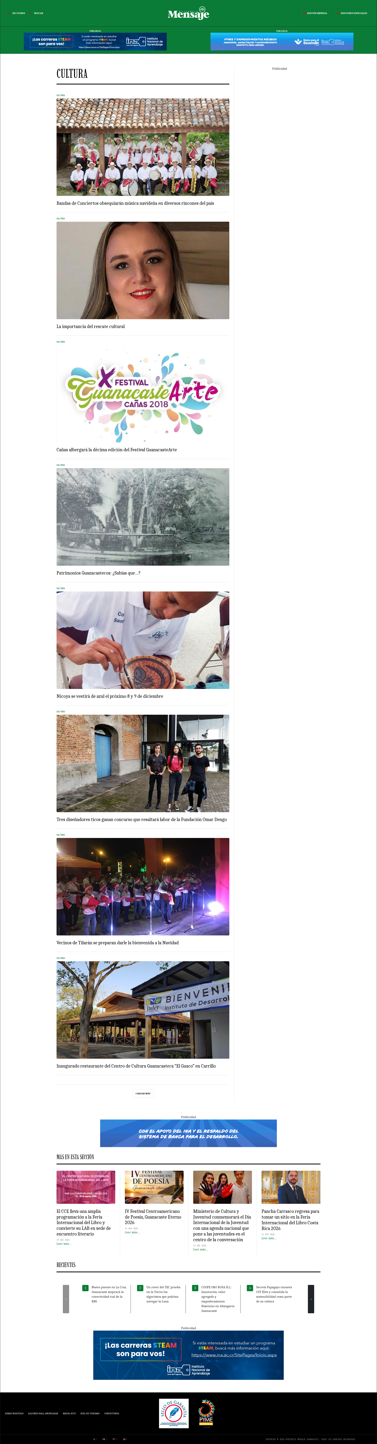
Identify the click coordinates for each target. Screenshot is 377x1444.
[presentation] (66, 1299)
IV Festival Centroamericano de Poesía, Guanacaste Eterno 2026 (153, 1217)
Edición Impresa (317, 13)
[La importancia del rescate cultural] (143, 270)
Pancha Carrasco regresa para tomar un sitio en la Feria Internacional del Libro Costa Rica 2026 (290, 1220)
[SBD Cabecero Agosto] (281, 41)
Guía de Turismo (90, 1413)
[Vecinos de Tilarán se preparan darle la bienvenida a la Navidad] (143, 886)
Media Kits (69, 1413)
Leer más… (64, 1244)
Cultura (61, 95)
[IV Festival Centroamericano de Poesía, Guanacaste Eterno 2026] (154, 1187)
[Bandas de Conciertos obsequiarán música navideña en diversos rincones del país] (143, 147)
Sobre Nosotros (14, 1413)
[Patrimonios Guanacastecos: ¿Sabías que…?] (143, 517)
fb (103, 1439)
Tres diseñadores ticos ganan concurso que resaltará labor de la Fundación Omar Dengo (142, 819)
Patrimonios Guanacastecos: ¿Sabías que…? (99, 573)
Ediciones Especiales (354, 13)
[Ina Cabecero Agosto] (95, 41)
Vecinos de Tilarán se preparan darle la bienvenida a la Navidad (118, 942)
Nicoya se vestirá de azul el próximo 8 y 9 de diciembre (110, 696)
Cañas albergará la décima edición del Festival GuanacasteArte (117, 449)
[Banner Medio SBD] (188, 1133)
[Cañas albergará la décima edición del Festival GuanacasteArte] (143, 393)
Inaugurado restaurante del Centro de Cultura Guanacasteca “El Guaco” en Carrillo (136, 1066)
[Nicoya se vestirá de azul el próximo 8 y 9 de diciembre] (143, 640)
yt (114, 1439)
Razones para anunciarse (43, 1413)
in (124, 1439)
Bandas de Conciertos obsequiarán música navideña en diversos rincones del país (135, 203)
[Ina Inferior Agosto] (188, 1355)
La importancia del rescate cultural (91, 326)
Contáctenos (111, 1413)
